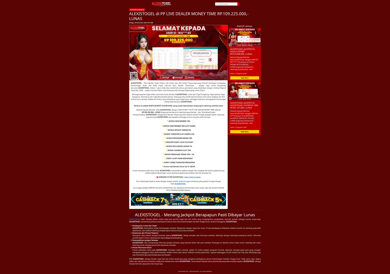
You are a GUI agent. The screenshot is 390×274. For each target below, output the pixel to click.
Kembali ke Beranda (137, 10)
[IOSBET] (178, 199)
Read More (244, 78)
